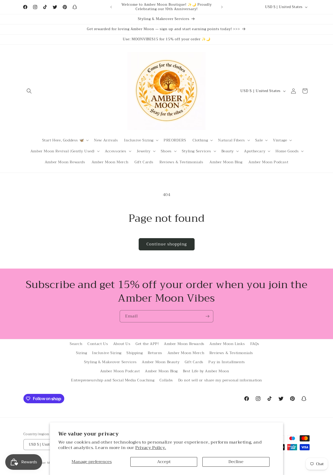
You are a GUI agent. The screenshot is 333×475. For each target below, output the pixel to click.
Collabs (166, 380)
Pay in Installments (226, 362)
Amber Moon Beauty (161, 362)
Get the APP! (147, 344)
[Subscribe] (207, 316)
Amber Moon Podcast (120, 371)
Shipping (134, 353)
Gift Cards (194, 362)
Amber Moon (46, 462)
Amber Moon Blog (161, 371)
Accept (164, 461)
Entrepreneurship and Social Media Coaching (112, 380)
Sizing (81, 353)
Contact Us (97, 344)
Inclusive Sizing (106, 353)
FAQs (254, 344)
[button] (29, 91)
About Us (122, 344)
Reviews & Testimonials (231, 353)
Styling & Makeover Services (110, 362)
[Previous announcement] (111, 7)
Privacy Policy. (150, 447)
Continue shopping (166, 244)
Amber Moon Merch (186, 353)
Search (76, 344)
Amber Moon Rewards (184, 344)
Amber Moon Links (227, 344)
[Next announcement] (222, 7)
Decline (236, 461)
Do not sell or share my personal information (220, 380)
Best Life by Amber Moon (206, 371)
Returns (155, 353)
